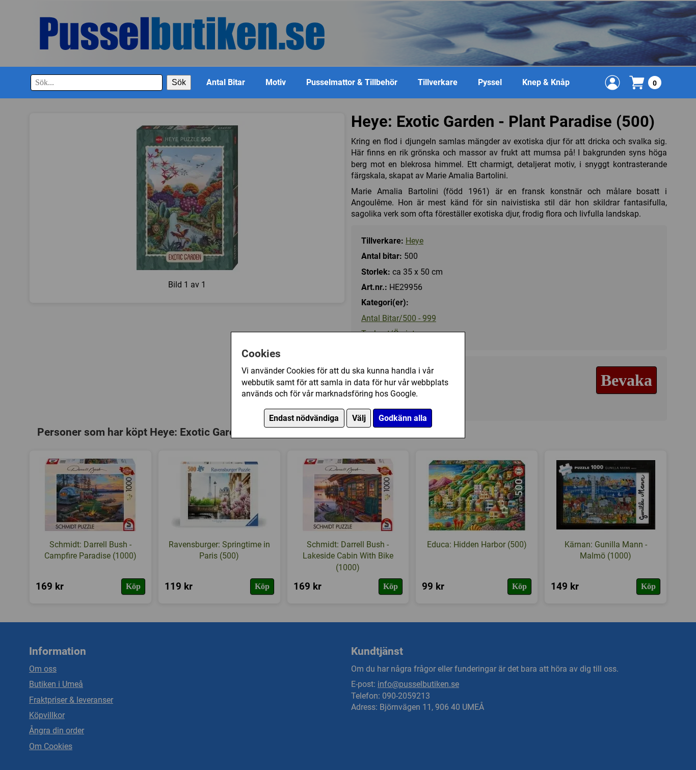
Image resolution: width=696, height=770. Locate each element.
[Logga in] (612, 82)
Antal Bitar (225, 82)
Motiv (275, 82)
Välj (359, 418)
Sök (179, 82)
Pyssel (490, 82)
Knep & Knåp (546, 82)
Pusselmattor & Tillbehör (351, 82)
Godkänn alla (403, 418)
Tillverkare (438, 82)
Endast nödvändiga (304, 418)
